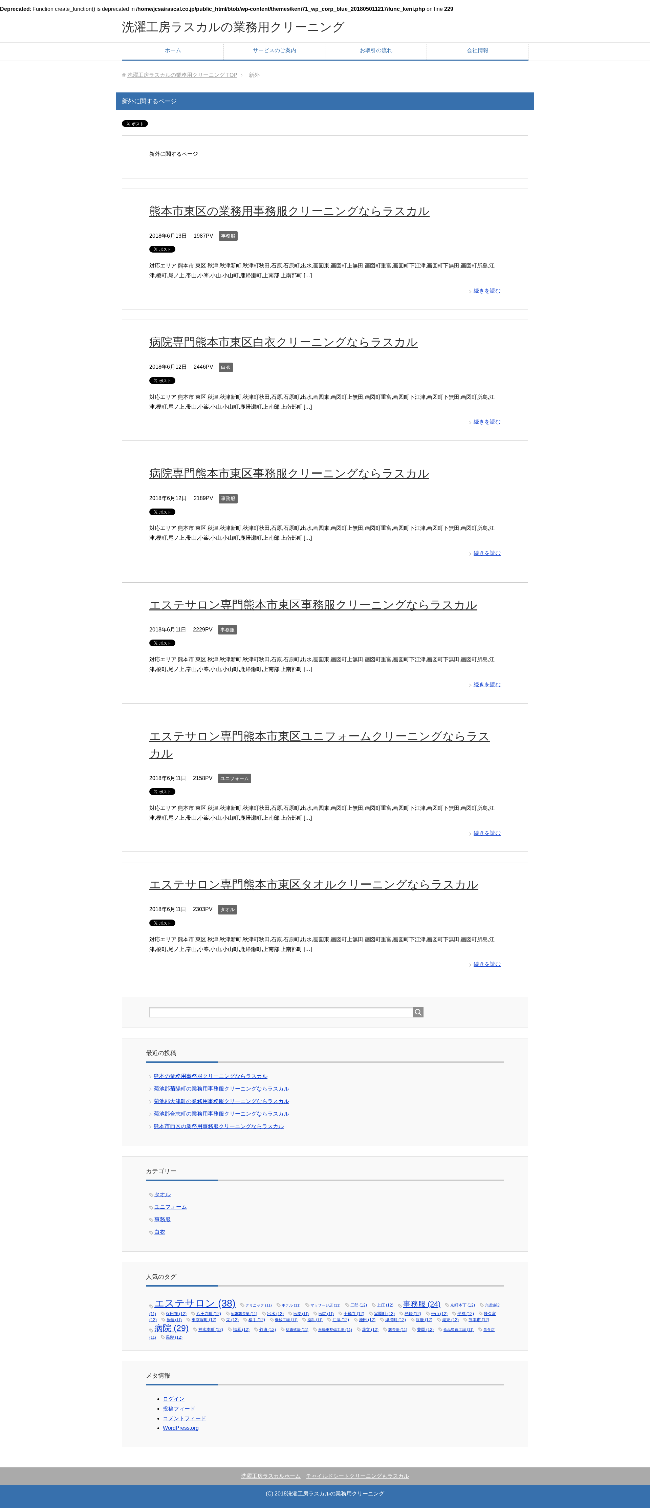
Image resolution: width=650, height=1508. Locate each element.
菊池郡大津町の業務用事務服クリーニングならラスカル (221, 1101)
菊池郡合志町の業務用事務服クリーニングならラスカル (221, 1114)
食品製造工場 (458, 1330)
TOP (182, 75)
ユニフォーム (234, 778)
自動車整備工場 (335, 1330)
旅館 (174, 1320)
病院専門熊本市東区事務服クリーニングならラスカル (289, 473)
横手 (256, 1319)
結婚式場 (297, 1330)
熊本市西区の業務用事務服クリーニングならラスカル (219, 1126)
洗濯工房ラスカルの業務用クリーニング (233, 27)
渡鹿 (424, 1319)
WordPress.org (181, 1428)
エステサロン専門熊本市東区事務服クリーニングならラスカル (313, 605)
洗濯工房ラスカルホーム (271, 1476)
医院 (326, 1314)
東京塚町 (204, 1319)
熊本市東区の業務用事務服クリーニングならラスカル (289, 211)
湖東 (450, 1319)
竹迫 (267, 1329)
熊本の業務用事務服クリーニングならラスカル (210, 1076)
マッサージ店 (325, 1305)
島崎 (413, 1313)
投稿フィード (179, 1409)
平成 (465, 1313)
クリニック (258, 1305)
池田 (367, 1319)
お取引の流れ (376, 50)
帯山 (439, 1313)
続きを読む (487, 291)
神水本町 (210, 1329)
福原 (241, 1329)
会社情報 (478, 50)
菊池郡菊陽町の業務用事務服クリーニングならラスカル (221, 1089)
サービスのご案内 (274, 50)
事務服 (228, 236)
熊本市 (479, 1319)
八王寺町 (208, 1313)
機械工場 (286, 1320)
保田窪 (176, 1313)
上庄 (385, 1305)
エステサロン (195, 1303)
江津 (340, 1319)
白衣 (226, 367)
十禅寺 (354, 1313)
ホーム (173, 50)
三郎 (358, 1305)
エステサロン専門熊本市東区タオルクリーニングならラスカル (313, 884)
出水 (275, 1313)
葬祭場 (397, 1330)
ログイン (174, 1399)
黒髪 (174, 1337)
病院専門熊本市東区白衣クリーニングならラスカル (283, 342)
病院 (171, 1328)
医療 (301, 1314)
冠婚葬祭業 (244, 1314)
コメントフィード (184, 1418)
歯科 (315, 1320)
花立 (370, 1329)
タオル (227, 909)
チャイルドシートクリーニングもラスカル (357, 1476)
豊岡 (425, 1329)
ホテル (291, 1305)
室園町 (384, 1313)
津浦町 (395, 1319)
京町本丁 (462, 1305)
